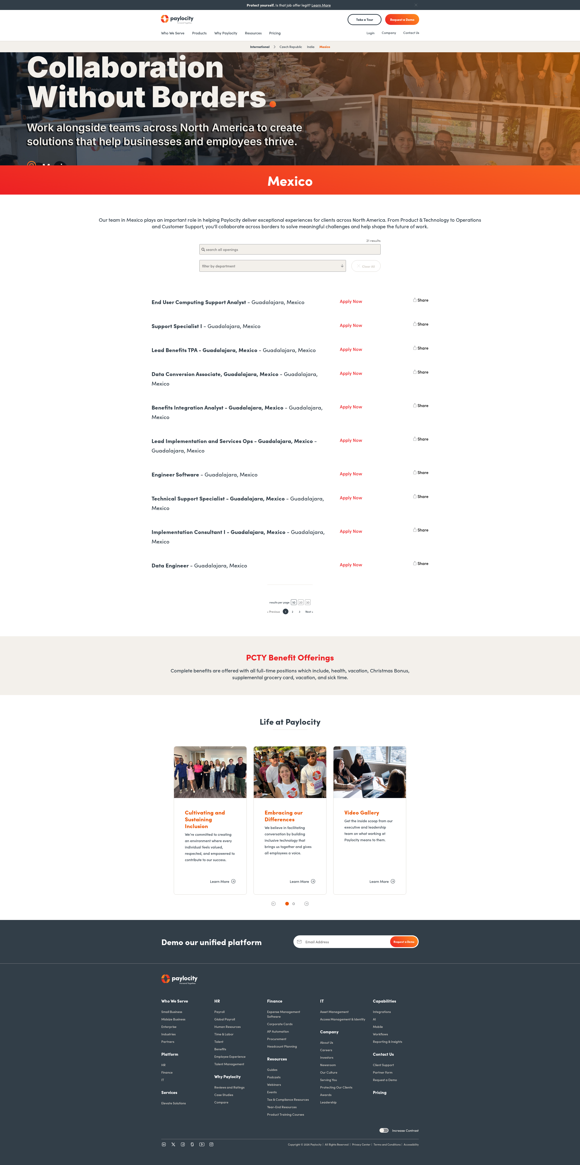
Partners (167, 1041)
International (260, 46)
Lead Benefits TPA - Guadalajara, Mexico (234, 349)
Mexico (324, 46)
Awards (325, 1094)
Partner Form (382, 1072)
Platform (169, 1054)
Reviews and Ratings (229, 1087)
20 (300, 602)
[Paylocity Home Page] (177, 19)
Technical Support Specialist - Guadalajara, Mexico (238, 502)
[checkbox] (384, 1130)
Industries (168, 1034)
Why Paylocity (227, 1076)
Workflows (380, 1034)
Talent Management (229, 1064)
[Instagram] (211, 1144)
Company (389, 32)
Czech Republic (291, 46)
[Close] (416, 5)
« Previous (273, 611)
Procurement (276, 1038)
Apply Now (351, 301)
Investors (326, 1057)
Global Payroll (224, 1019)
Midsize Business (173, 1019)
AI (374, 1019)
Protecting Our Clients (336, 1087)
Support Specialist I (206, 325)
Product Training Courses (285, 1114)
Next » (309, 611)
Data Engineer (199, 565)
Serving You (328, 1079)
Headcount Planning (282, 1046)
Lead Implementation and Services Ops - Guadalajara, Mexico (234, 445)
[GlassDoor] (192, 1144)
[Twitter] (173, 1144)
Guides (272, 1069)
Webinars (274, 1084)
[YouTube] (201, 1144)
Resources (277, 1059)
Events (272, 1092)
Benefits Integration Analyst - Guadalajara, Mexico (237, 411)
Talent (218, 1041)
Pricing (380, 1092)
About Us (326, 1042)
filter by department (218, 265)
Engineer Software (205, 474)
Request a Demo (385, 1079)
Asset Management (334, 1011)
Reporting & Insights (387, 1041)
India (310, 46)
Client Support (383, 1065)
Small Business (171, 1011)
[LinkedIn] (163, 1144)
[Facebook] (182, 1144)
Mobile (378, 1026)
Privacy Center (361, 1144)
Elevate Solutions (173, 1103)
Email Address (317, 941)
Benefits (220, 1049)
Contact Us (411, 32)
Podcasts (273, 1077)
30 (307, 602)
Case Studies (223, 1094)
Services (169, 1092)
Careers (326, 1050)
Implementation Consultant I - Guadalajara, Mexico (238, 536)
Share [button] (423, 299)
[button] (273, 903)
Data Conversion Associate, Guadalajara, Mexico (235, 378)
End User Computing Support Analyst (228, 301)
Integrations (382, 1011)
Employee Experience (230, 1056)
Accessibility (411, 1144)
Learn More (321, 4)
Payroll (219, 1011)
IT (162, 1079)
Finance (167, 1072)
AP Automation (278, 1031)
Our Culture (328, 1072)
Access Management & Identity (342, 1019)
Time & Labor (224, 1034)
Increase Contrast (405, 1130)
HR (163, 1065)
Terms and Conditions (387, 1144)
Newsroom (328, 1065)
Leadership (328, 1102)
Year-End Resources (282, 1107)
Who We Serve (174, 1001)
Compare (221, 1102)
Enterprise (168, 1026)
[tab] (287, 903)
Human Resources (227, 1026)
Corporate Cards (279, 1024)
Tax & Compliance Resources (288, 1099)
